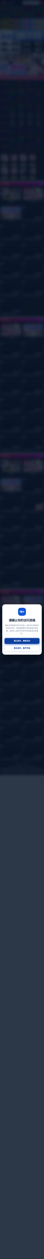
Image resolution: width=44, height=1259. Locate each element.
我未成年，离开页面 (22, 648)
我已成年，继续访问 (22, 641)
